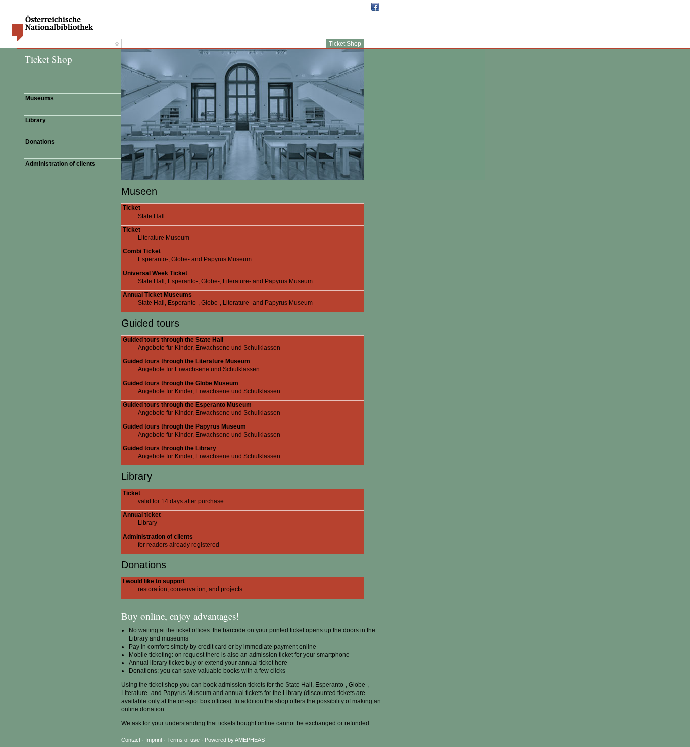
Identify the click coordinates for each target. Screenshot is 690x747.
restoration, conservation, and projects (182, 585)
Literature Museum (156, 233)
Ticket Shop (345, 43)
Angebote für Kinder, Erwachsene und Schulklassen (201, 343)
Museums (39, 98)
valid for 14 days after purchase (173, 497)
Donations (40, 141)
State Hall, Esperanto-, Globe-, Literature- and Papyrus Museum (218, 277)
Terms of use (183, 740)
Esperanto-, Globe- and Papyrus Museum (187, 255)
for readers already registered (171, 540)
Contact (130, 740)
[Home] (116, 43)
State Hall (144, 212)
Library (35, 120)
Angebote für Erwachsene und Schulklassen (191, 365)
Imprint (154, 740)
